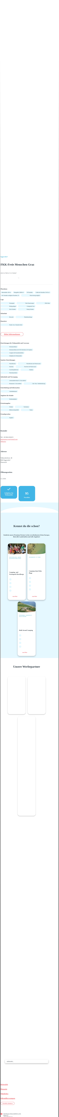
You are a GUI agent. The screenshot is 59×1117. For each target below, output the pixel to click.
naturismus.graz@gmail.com (9, 439)
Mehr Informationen (12, 334)
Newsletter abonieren (8, 1103)
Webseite (3, 441)
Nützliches (4, 1094)
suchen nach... (10, 1061)
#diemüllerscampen (8, 1098)
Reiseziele (4, 1084)
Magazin (4, 1089)
